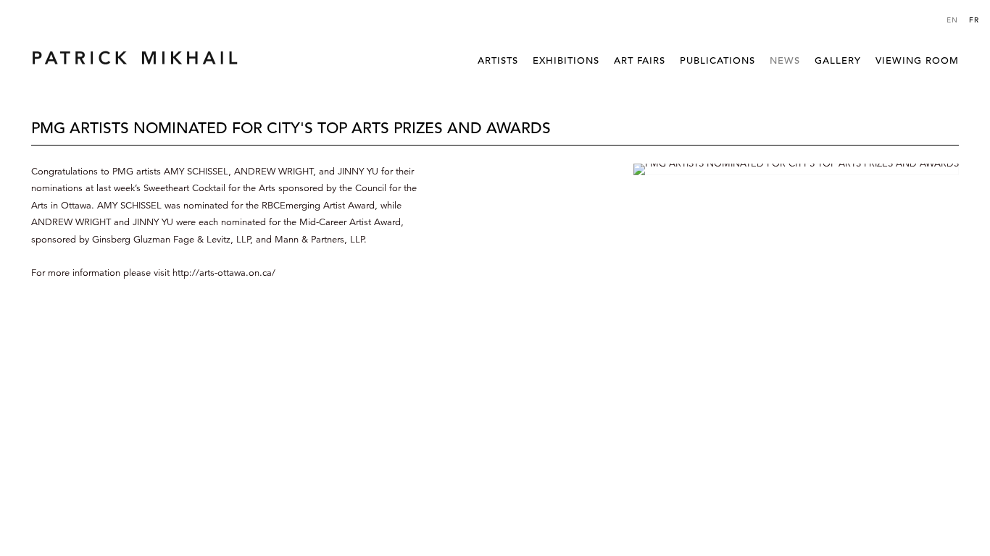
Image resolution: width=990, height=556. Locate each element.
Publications (717, 60)
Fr (974, 20)
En (952, 20)
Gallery (838, 60)
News (785, 60)
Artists (498, 60)
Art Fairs (639, 60)
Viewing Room (917, 60)
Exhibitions (566, 60)
